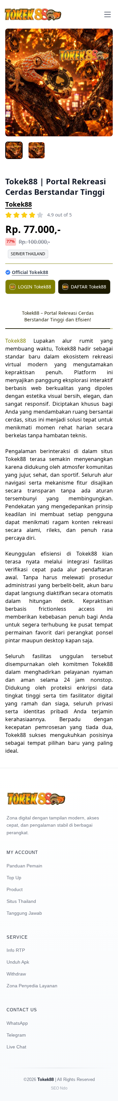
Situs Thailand (21, 901)
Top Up (14, 877)
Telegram (16, 1035)
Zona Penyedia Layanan (32, 985)
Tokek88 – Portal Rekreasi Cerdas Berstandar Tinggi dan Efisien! (58, 316)
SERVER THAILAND (28, 254)
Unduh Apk (18, 962)
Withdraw (16, 973)
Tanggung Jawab (24, 913)
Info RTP (16, 950)
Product (15, 889)
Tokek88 (18, 204)
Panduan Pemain (24, 865)
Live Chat (16, 1046)
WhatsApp (17, 1023)
